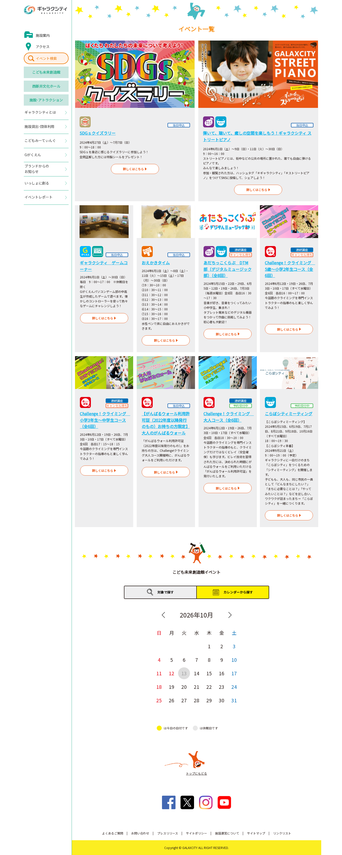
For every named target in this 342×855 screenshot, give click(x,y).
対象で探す (165, 592)
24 (234, 686)
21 (196, 686)
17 (234, 673)
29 (209, 700)
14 (196, 673)
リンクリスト (282, 833)
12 (171, 673)
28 (196, 700)
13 (184, 673)
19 (171, 686)
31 (234, 700)
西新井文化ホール (46, 86)
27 (184, 700)
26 (171, 700)
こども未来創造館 (46, 72)
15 (209, 673)
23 (221, 686)
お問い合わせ (140, 833)
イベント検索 (46, 58)
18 (159, 686)
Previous (163, 615)
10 (234, 659)
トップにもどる (196, 773)
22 (209, 686)
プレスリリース (167, 833)
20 (184, 686)
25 (159, 700)
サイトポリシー (196, 833)
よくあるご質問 (112, 833)
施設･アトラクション (46, 99)
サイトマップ (256, 833)
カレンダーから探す (238, 592)
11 (159, 673)
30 (221, 700)
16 (221, 673)
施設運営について (227, 833)
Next (230, 615)
